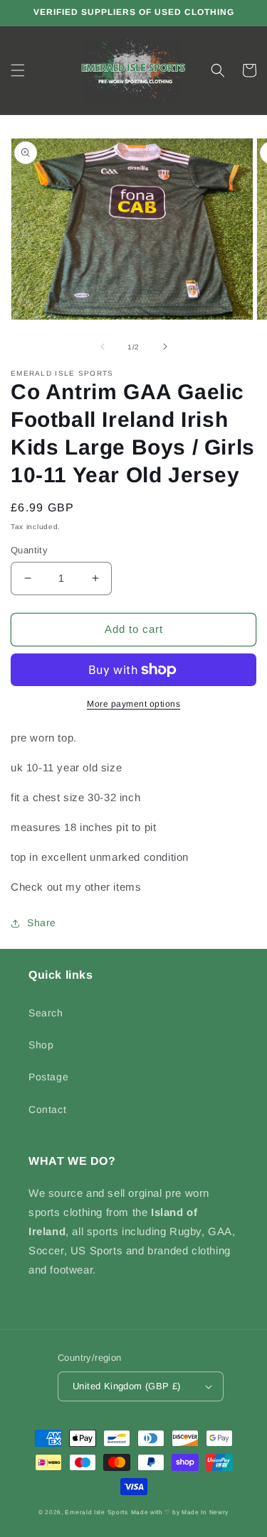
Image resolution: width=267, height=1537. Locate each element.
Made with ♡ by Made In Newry (180, 1512)
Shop (40, 1044)
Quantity (29, 550)
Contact (47, 1109)
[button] (17, 70)
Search (45, 1013)
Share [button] (41, 922)
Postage (48, 1076)
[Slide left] (102, 346)
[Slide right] (165, 346)
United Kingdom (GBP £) (127, 1386)
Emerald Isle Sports (96, 1512)
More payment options (133, 704)
